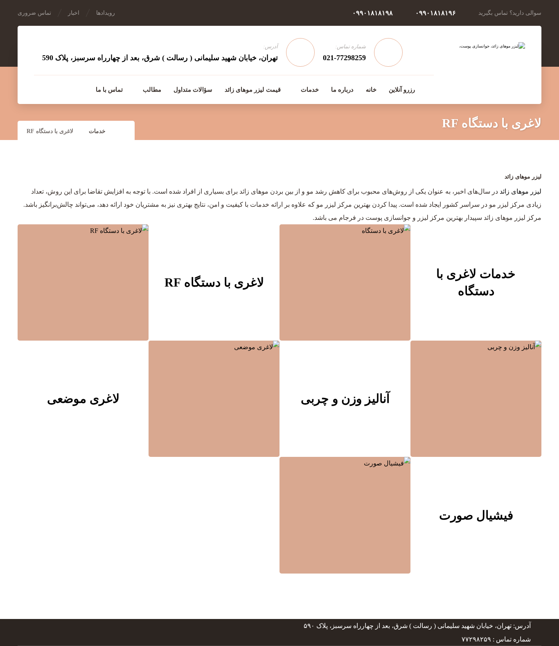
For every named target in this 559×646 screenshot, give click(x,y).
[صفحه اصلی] (123, 131)
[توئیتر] (40, 89)
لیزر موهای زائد (520, 191)
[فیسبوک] (75, 89)
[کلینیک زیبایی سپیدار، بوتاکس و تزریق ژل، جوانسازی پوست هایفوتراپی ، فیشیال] (482, 64)
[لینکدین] (57, 89)
